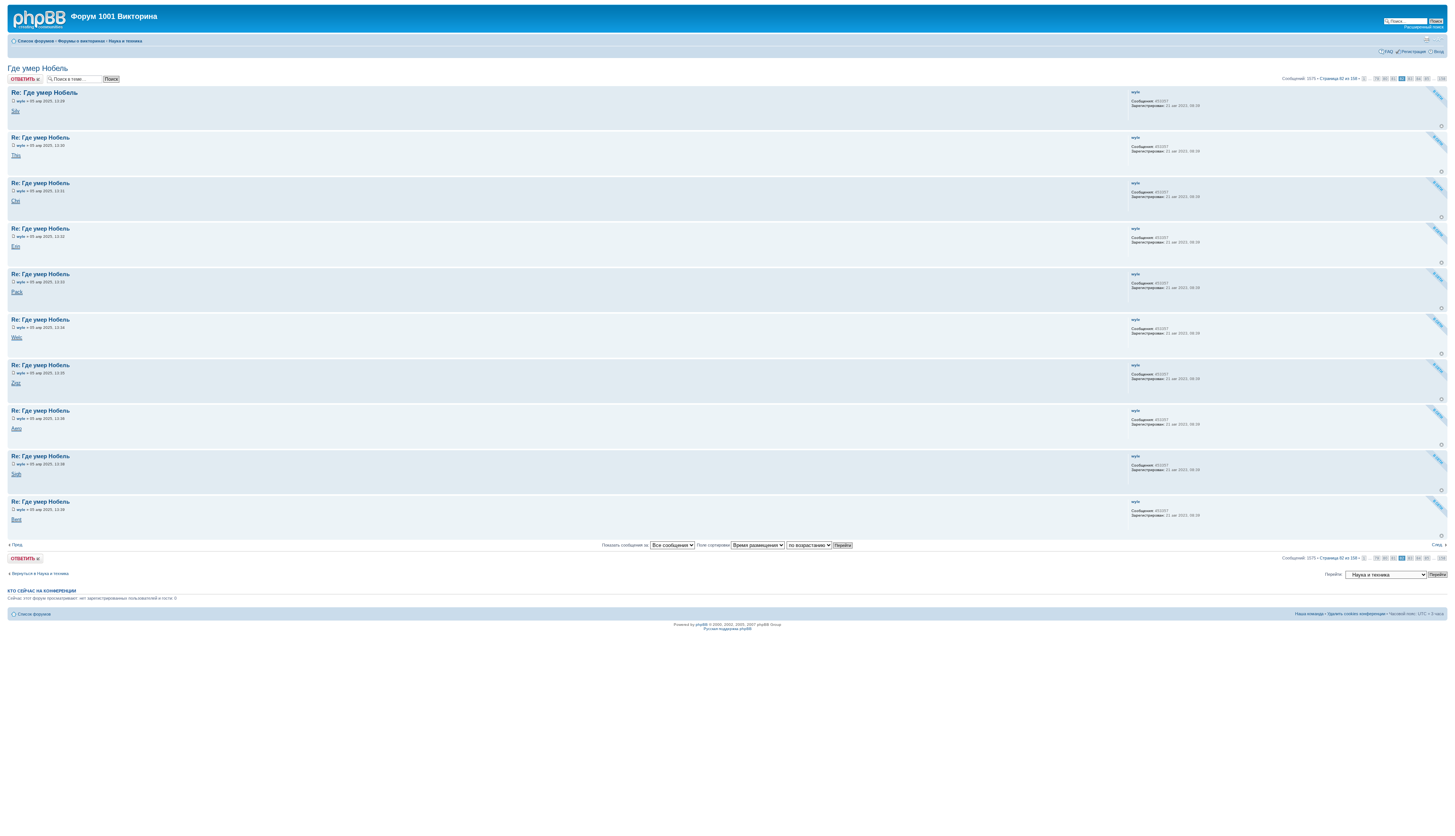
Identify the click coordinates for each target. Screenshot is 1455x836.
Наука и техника (125, 41)
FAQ (1389, 51)
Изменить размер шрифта (1438, 39)
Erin (15, 246)
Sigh (16, 474)
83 (1410, 79)
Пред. (17, 544)
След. (1437, 544)
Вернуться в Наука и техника (40, 573)
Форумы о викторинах (81, 41)
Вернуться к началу (1441, 126)
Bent (16, 519)
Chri (15, 201)
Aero (16, 428)
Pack (17, 292)
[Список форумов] (40, 18)
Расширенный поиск (1424, 27)
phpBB (702, 624)
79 (1377, 79)
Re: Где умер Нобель (44, 92)
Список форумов (36, 41)
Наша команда (1309, 613)
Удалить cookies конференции (1356, 613)
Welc (16, 337)
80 (1385, 79)
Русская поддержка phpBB (728, 629)
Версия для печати (1426, 39)
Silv (15, 111)
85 (1427, 79)
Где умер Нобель (38, 68)
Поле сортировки (714, 545)
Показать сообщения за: (626, 545)
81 (1393, 79)
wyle (21, 101)
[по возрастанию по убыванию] (820, 545)
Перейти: (1333, 574)
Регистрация (1414, 51)
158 (1442, 79)
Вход (1439, 51)
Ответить (17, 76)
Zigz (16, 383)
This (16, 155)
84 (1418, 79)
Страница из (1338, 78)
